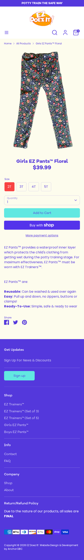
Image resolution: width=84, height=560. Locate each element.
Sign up (19, 375)
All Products (23, 43)
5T (46, 186)
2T (9, 186)
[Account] (65, 30)
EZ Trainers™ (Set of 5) (21, 418)
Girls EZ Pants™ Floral (49, 43)
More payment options (42, 235)
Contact (10, 454)
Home (7, 43)
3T (21, 186)
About (9, 490)
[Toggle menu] (6, 32)
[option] (42, 100)
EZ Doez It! (33, 545)
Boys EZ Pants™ (16, 432)
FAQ (7, 461)
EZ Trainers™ (14, 404)
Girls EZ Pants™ (16, 425)
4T (34, 186)
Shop (8, 483)
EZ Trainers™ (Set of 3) (21, 411)
